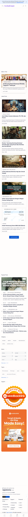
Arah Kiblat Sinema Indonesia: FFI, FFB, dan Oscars (14, 116)
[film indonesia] (12, 169)
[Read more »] (22, 91)
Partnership (14, 502)
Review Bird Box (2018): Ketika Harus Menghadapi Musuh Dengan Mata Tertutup (14, 325)
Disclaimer (5, 504)
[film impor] (14, 322)
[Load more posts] (14, 237)
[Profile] (26, 6)
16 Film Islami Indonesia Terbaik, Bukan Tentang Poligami (13, 318)
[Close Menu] (26, 2)
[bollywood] (11, 329)
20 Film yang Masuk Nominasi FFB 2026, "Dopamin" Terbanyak (14, 84)
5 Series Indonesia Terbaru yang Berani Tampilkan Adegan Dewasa (13, 305)
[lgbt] (9, 302)
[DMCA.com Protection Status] (6, 496)
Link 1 (20, 502)
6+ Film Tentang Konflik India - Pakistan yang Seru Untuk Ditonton (14, 331)
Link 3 (20, 507)
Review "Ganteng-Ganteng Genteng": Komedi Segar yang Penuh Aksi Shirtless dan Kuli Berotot (13, 144)
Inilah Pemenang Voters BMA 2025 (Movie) (13, 225)
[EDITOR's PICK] (6, 169)
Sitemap (5, 509)
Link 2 (20, 505)
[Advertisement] (14, 23)
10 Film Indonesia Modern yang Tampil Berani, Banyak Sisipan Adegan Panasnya (13, 295)
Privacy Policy (6, 506)
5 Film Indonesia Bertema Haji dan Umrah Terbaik (13, 172)
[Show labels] (5, 377)
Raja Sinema (9, 512)
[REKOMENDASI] (6, 196)
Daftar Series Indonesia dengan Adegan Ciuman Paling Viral (13, 199)
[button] (23, 6)
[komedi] (8, 141)
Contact (13, 505)
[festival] (5, 81)
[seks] (11, 196)
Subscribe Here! (20, 2)
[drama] (4, 141)
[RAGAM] (9, 81)
